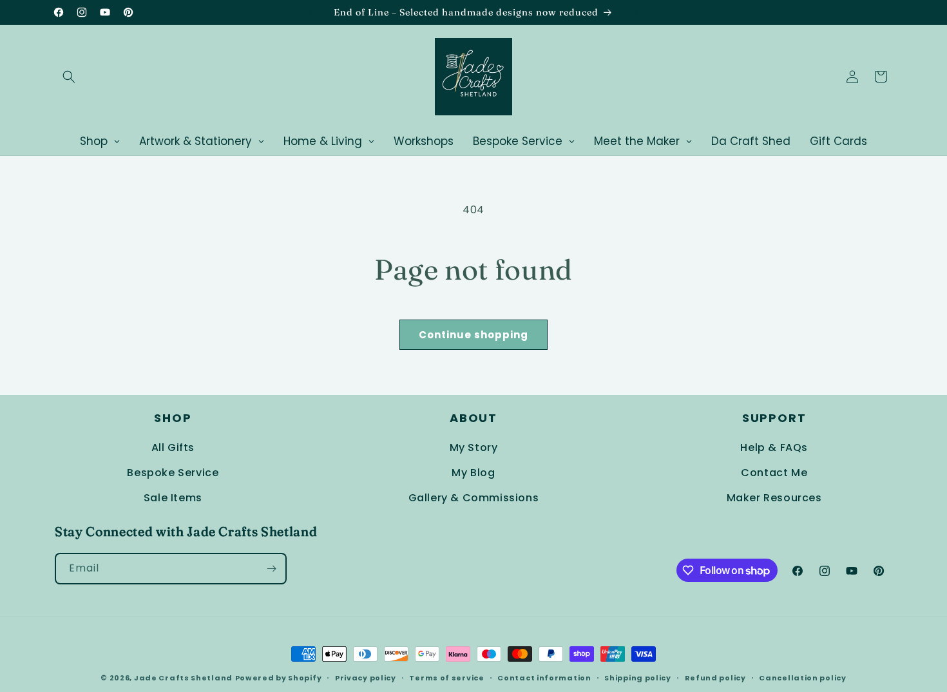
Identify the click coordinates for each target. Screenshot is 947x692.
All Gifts (173, 447)
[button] (69, 76)
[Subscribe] (271, 568)
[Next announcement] (636, 12)
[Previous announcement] (310, 12)
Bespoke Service (172, 472)
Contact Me (774, 472)
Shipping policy (637, 678)
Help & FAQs (774, 447)
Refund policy (715, 678)
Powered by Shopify (278, 678)
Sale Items (173, 497)
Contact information (544, 678)
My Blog (473, 472)
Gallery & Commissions (473, 497)
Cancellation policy (802, 678)
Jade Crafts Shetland (183, 678)
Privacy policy (365, 678)
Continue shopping (473, 334)
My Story (474, 447)
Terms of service (446, 678)
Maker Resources (774, 497)
